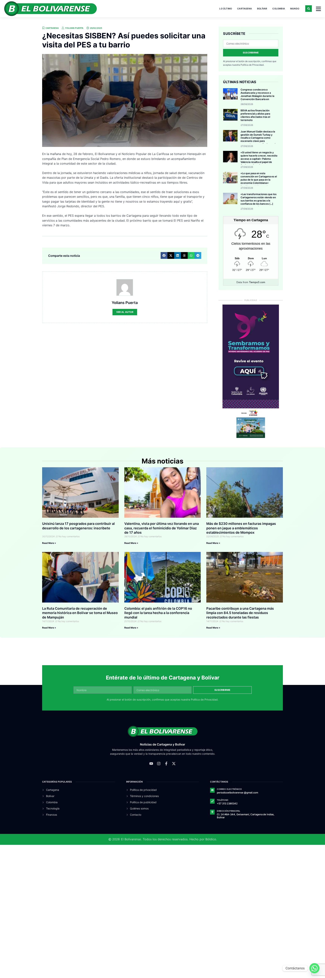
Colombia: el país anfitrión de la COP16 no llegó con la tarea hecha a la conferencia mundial (158, 612)
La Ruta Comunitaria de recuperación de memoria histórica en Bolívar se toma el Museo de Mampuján (80, 612)
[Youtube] (151, 763)
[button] (308, 8)
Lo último (225, 8)
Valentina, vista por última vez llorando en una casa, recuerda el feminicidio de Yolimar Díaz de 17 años (161, 528)
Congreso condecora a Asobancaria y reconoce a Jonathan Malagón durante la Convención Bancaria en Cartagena (257, 96)
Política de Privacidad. (252, 64)
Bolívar (262, 8)
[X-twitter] (174, 763)
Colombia (278, 8)
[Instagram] (159, 763)
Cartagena (244, 8)
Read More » (49, 543)
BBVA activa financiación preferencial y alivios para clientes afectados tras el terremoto (255, 115)
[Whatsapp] (314, 968)
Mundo (294, 8)
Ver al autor (124, 312)
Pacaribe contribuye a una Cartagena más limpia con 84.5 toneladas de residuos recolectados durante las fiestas (240, 612)
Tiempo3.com (257, 282)
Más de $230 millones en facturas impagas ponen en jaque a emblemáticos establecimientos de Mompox (241, 528)
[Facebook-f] (166, 763)
